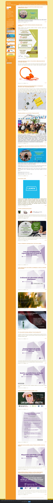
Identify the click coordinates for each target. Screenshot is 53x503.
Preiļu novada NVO (10, 16)
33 (40, 497)
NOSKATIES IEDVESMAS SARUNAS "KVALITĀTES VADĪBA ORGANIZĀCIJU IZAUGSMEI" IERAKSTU (31, 61)
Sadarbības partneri (10, 12)
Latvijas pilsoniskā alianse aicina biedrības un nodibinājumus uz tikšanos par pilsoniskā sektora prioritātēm (32, 268)
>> (43, 497)
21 (32, 497)
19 (31, 497)
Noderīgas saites (32, 4)
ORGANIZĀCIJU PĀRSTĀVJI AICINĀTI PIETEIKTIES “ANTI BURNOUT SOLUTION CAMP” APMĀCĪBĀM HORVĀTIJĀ (30, 86)
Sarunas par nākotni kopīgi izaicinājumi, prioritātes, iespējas (27, 390)
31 (39, 497)
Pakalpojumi (9, 13)
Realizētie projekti (10, 14)
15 (28, 497)
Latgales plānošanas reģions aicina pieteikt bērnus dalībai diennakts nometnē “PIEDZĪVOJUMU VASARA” (30, 7)
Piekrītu (29, 501)
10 (25, 497)
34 (41, 497)
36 (42, 497)
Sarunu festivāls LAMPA (22, 178)
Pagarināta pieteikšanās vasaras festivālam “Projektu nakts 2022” (28, 113)
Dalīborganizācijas (10, 11)
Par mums (9, 10)
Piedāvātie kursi (27, 4)
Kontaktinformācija (44, 4)
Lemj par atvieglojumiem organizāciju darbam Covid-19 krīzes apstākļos (29, 243)
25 (35, 497)
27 (36, 497)
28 (37, 497)
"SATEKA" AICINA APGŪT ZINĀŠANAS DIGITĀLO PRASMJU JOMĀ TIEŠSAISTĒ (30, 25)
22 (33, 497)
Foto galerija (38, 4)
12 (26, 497)
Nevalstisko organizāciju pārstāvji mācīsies (25, 208)
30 (38, 497)
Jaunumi (21, 4)
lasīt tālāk (45, 21)
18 (30, 497)
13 (27, 497)
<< (8, 19)
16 (29, 497)
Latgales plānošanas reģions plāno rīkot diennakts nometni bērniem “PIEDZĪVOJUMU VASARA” (32, 146)
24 (34, 497)
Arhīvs (9, 17)
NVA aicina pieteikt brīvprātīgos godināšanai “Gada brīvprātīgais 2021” (29, 332)
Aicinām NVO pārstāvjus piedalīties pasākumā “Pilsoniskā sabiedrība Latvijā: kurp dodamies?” (31, 445)
